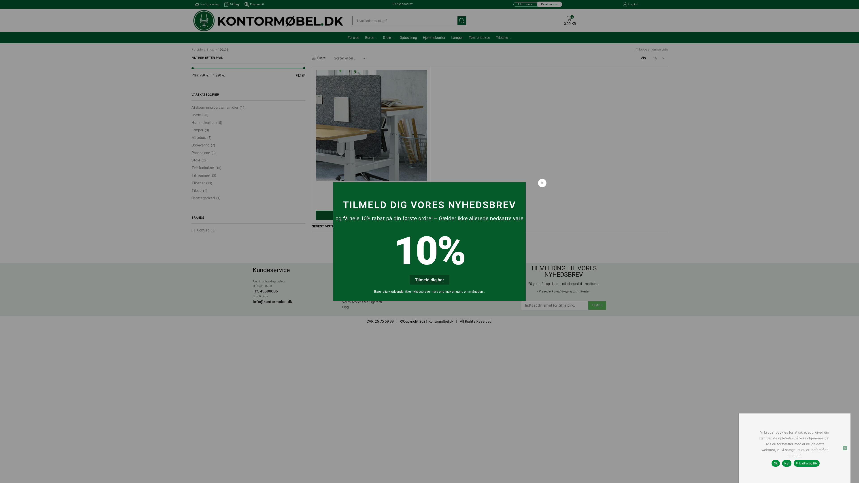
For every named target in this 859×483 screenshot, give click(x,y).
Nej (786, 463)
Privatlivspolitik (806, 463)
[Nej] (845, 448)
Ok (776, 463)
